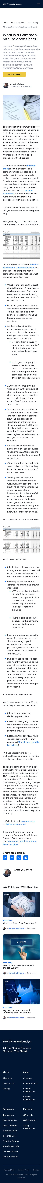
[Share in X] (19, 857)
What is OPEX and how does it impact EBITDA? (18, 967)
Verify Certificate (29, 1127)
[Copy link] (25, 857)
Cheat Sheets (10, 1126)
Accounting (33, 23)
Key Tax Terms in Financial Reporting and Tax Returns (17, 1011)
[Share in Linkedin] (5, 857)
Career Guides (10, 1157)
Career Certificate (29, 1090)
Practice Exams (11, 1141)
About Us (7, 1078)
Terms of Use (9, 1170)
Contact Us (8, 1084)
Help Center (29, 1120)
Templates (8, 1115)
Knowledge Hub (18, 23)
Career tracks (30, 1084)
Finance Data (10, 1131)
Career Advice (10, 1152)
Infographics (9, 1136)
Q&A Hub (28, 1115)
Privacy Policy (23, 1170)
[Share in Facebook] (12, 857)
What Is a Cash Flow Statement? (19, 923)
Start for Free (14, 75)
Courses (27, 1078)
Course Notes (10, 1120)
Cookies (36, 1170)
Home (5, 23)
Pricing (6, 1089)
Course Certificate (29, 1098)
